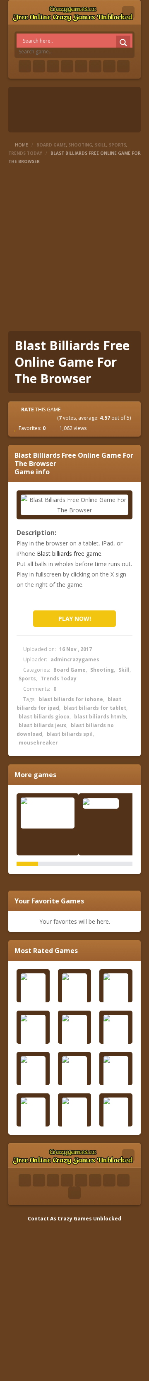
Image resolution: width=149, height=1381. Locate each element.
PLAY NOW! (74, 618)
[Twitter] (39, 66)
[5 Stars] (52, 417)
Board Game (51, 145)
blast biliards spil (70, 733)
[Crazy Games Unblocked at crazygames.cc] (73, 12)
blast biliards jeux (42, 725)
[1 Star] (22, 417)
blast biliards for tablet (95, 707)
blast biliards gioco (44, 716)
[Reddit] (81, 66)
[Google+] (53, 66)
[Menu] (128, 12)
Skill (100, 145)
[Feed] (109, 66)
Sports (117, 145)
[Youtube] (67, 66)
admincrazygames (74, 659)
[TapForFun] (110, 803)
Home (21, 145)
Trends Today (25, 153)
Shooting (80, 145)
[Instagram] (95, 66)
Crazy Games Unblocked (89, 1218)
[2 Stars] (30, 417)
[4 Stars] (44, 417)
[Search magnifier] (123, 43)
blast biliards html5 (100, 716)
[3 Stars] (37, 417)
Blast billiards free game (69, 553)
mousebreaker (38, 742)
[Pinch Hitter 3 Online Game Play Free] (48, 813)
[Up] (74, 1192)
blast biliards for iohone (71, 699)
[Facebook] (25, 66)
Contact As (42, 1218)
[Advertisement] (74, 248)
